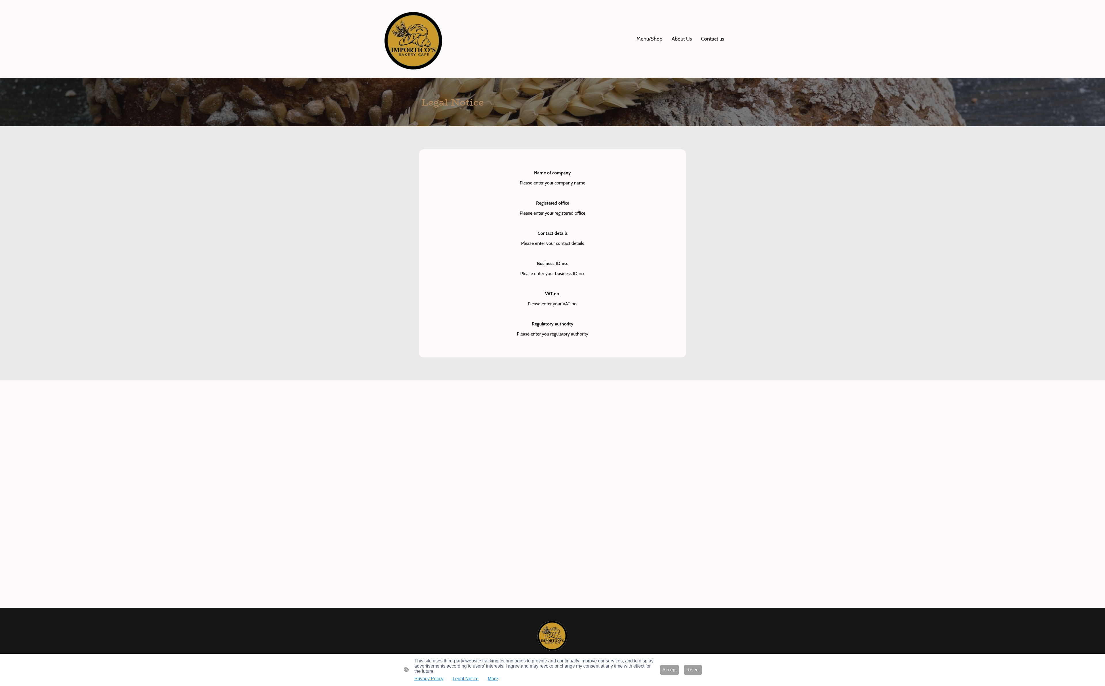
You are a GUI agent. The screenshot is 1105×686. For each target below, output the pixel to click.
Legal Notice (466, 678)
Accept (669, 669)
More (493, 678)
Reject (693, 669)
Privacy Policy (428, 678)
